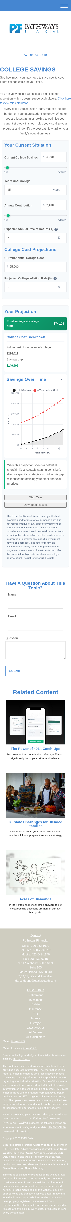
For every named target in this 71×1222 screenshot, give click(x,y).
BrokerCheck (21, 1059)
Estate (35, 1004)
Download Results (36, 504)
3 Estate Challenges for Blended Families (35, 824)
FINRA (7, 1148)
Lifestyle (35, 1023)
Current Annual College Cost (24, 257)
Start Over (35, 497)
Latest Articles (36, 1027)
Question (11, 638)
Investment (36, 999)
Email (12, 616)
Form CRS (18, 1041)
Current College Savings (24, 157)
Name (12, 594)
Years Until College (17, 181)
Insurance (35, 1009)
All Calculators (35, 1037)
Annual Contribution (24, 205)
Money (35, 1018)
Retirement (35, 995)
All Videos (35, 1032)
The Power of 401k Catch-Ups (35, 749)
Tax (35, 1013)
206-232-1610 (38, 54)
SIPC (15, 1148)
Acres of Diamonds (35, 899)
